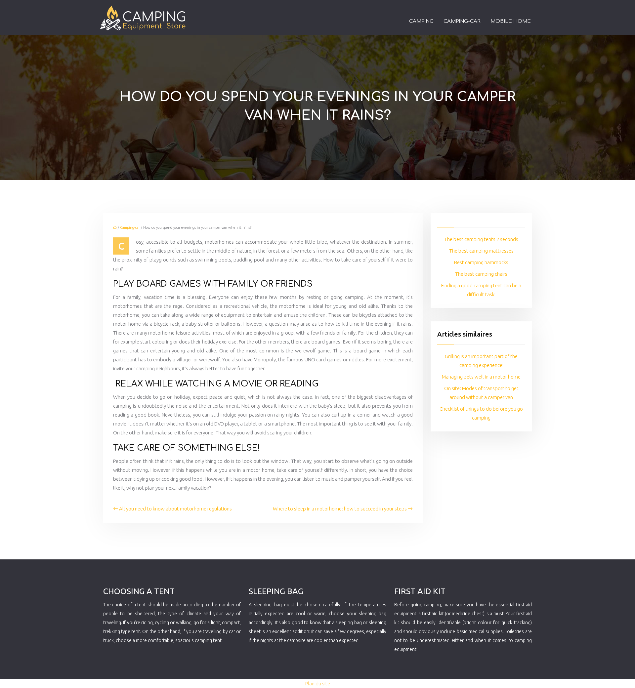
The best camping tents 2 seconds (481, 239)
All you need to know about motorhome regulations (175, 508)
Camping (421, 21)
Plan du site (317, 683)
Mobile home (510, 21)
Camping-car (462, 21)
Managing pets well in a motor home (481, 377)
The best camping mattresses (481, 251)
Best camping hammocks (481, 262)
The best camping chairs (481, 274)
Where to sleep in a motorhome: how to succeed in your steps (340, 508)
